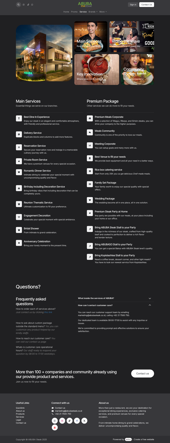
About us (20, 411)
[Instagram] (24, 5)
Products (20, 414)
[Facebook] (77, 421)
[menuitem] (66, 11)
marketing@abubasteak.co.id (91, 315)
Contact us (142, 373)
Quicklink (20, 408)
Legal (18, 420)
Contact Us (146, 4)
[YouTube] (55, 427)
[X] (84, 421)
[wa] (32, 4)
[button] (18, 4)
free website (148, 439)
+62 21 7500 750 (121, 315)
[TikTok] (28, 5)
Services (20, 417)
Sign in (133, 4)
